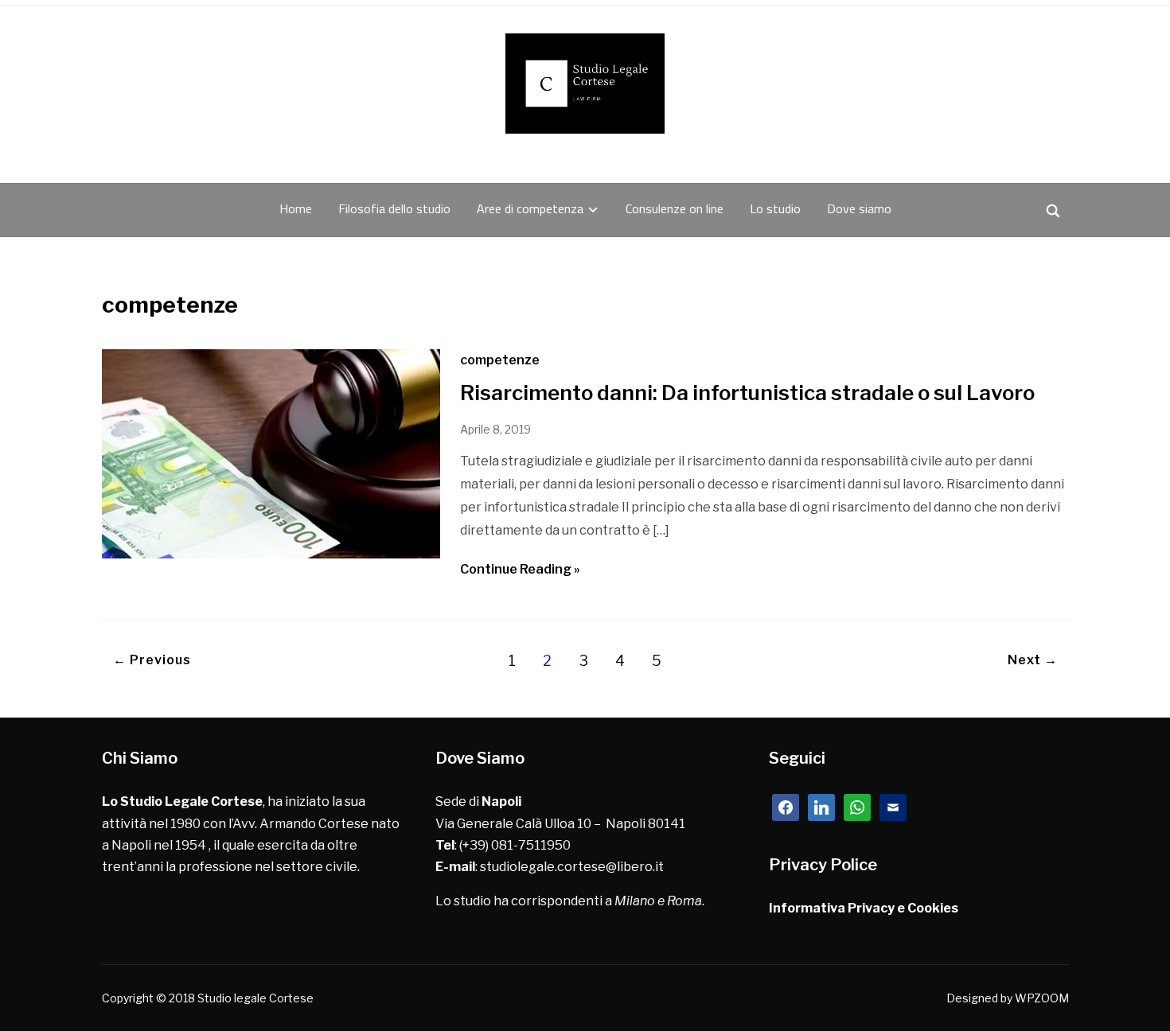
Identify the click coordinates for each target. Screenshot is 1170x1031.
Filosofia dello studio (394, 208)
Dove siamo (859, 208)
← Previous (152, 659)
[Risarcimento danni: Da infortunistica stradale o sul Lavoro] (271, 554)
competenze (500, 360)
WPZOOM (1042, 998)
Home (295, 208)
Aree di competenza (530, 208)
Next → (1033, 659)
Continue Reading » (520, 569)
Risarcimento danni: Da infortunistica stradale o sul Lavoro (747, 392)
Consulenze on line (674, 208)
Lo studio (775, 208)
